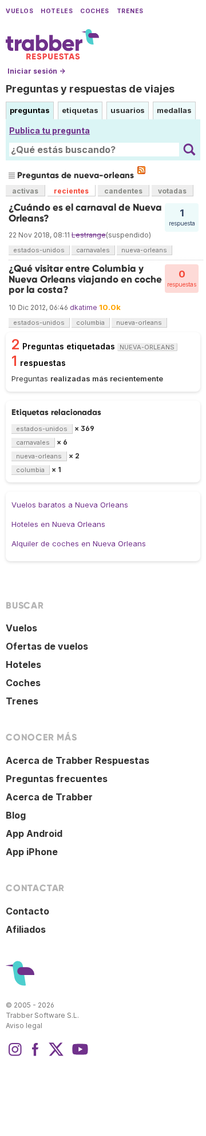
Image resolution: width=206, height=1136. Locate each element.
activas (25, 191)
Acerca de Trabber (49, 797)
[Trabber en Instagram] (15, 1055)
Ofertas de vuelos (47, 646)
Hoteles (57, 11)
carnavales (93, 250)
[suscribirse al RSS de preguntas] (141, 170)
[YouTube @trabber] (78, 1055)
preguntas (30, 110)
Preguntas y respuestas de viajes (90, 89)
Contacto (27, 911)
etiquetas (80, 110)
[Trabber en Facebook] (35, 1055)
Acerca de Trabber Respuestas (77, 760)
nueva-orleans (144, 250)
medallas (174, 110)
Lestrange (89, 235)
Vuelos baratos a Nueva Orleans (69, 504)
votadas (172, 191)
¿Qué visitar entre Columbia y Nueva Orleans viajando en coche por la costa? (85, 279)
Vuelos (19, 11)
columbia (90, 323)
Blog (16, 815)
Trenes (130, 11)
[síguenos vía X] (56, 1055)
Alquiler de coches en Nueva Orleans (78, 543)
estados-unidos (39, 250)
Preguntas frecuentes (57, 778)
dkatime (83, 307)
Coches (94, 11)
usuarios (127, 110)
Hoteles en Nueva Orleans (58, 524)
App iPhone (32, 851)
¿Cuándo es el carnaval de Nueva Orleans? (85, 213)
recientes (71, 191)
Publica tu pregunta (49, 130)
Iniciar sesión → (36, 71)
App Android (34, 833)
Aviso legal (24, 1025)
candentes (123, 191)
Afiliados (26, 929)
